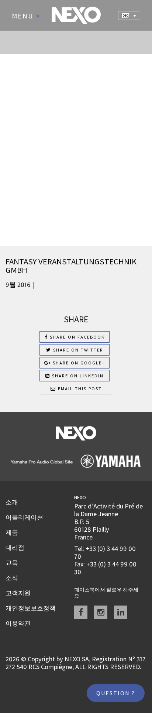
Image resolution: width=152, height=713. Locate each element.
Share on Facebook (76, 337)
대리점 (15, 548)
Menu (26, 16)
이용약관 (18, 623)
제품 (12, 532)
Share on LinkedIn (77, 375)
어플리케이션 (24, 517)
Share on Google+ (78, 363)
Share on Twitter (77, 350)
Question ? (115, 693)
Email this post (79, 388)
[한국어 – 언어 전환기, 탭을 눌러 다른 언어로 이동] (129, 15)
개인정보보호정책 (31, 608)
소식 (12, 578)
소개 (12, 502)
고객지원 (18, 593)
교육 (12, 563)
